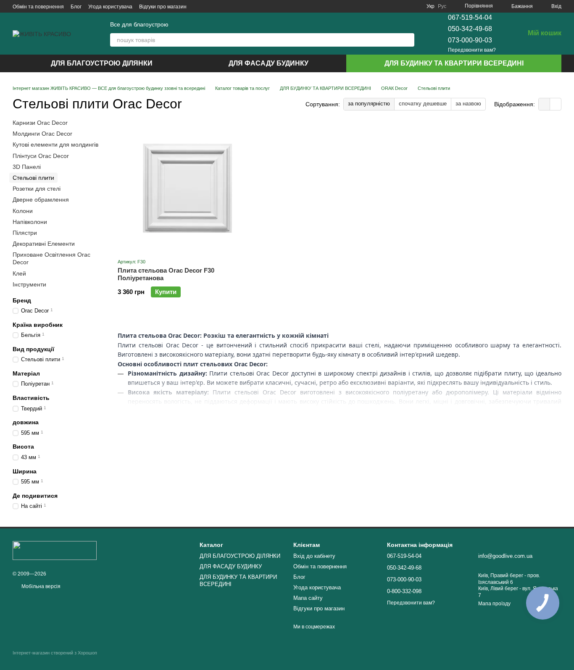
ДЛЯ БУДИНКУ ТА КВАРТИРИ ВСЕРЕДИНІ (454, 63)
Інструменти (29, 284)
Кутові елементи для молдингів (55, 145)
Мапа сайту (308, 598)
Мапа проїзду (494, 604)
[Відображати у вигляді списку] (555, 104)
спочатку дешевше (423, 103)
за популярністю (369, 103)
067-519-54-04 (470, 17)
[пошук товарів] (407, 40)
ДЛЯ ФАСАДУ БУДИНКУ (268, 63)
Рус (442, 6)
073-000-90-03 (470, 40)
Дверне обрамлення (41, 199)
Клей (19, 273)
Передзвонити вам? (472, 50)
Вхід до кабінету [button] (314, 556)
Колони (23, 211)
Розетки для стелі (37, 188)
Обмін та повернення (38, 7)
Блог (76, 7)
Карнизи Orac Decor (40, 122)
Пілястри (25, 232)
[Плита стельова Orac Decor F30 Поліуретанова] (187, 188)
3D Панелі (27, 166)
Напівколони (30, 221)
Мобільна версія (40, 586)
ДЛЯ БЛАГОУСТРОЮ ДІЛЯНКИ (102, 63)
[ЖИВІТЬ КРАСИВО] (55, 550)
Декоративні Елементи (44, 243)
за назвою (468, 103)
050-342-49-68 (470, 28)
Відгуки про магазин (163, 7)
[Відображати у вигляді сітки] (544, 104)
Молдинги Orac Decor (42, 133)
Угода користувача (110, 7)
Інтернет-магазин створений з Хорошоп (55, 652)
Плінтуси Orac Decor (41, 155)
